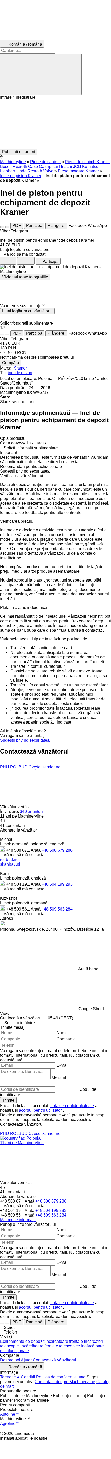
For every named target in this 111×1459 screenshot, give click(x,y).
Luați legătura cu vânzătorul (27, 311)
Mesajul (59, 1078)
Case (33, 166)
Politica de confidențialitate (60, 1377)
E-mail (62, 1065)
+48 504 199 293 (57, 884)
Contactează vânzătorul (54, 1360)
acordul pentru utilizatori (41, 1110)
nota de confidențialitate (72, 1105)
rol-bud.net (10, 859)
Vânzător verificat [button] (16, 807)
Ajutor (26, 1360)
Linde (21, 171)
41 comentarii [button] (12, 825)
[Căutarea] (41, 74)
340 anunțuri (31, 811)
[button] (55, 124)
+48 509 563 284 (57, 909)
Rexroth (35, 171)
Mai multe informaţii (18, 1220)
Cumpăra (10, 362)
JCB (77, 166)
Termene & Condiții (17, 1377)
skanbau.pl (10, 864)
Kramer (20, 368)
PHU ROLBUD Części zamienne (30, 767)
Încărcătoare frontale (64, 1341)
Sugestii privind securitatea (25, 740)
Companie (66, 1039)
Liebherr (7, 171)
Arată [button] (36, 850)
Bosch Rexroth (13, 166)
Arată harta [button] (88, 969)
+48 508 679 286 (57, 850)
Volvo (48, 171)
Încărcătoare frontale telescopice (51, 1346)
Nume (62, 1033)
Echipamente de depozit (22, 1341)
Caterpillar (48, 166)
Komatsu (90, 166)
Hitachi (65, 166)
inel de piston (20, 373)
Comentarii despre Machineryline (65, 1381)
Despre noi (10, 1360)
